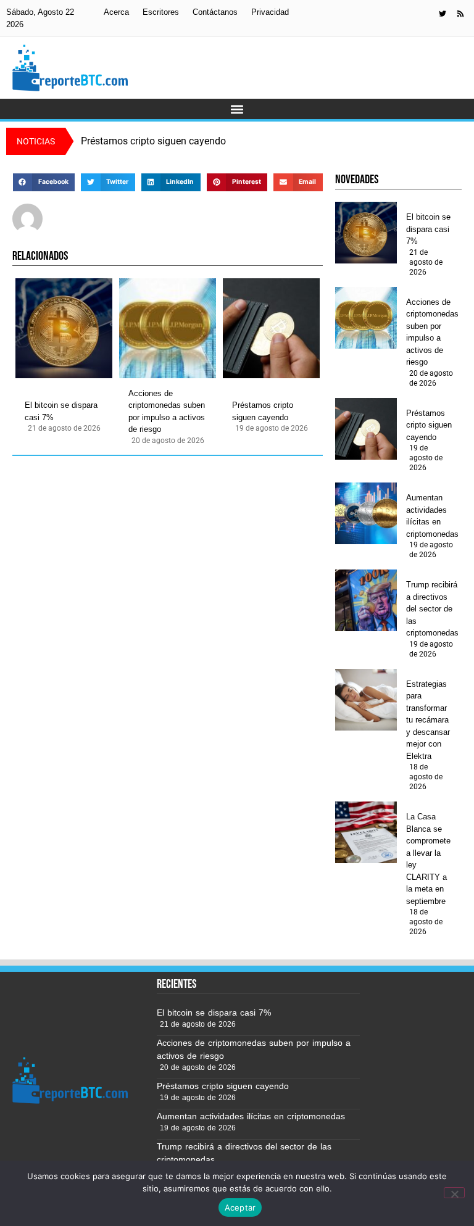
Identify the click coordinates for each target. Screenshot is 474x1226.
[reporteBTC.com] (460, 13)
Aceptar (240, 1207)
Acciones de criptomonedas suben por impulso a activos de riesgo (166, 411)
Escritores (161, 12)
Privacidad (270, 12)
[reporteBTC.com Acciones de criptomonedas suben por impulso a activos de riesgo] (167, 328)
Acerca (116, 12)
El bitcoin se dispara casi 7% (61, 411)
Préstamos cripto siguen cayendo (262, 411)
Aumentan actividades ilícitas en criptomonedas (432, 516)
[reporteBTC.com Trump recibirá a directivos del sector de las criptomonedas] (366, 600)
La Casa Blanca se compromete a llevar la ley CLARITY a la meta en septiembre (428, 859)
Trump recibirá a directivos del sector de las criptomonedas (432, 608)
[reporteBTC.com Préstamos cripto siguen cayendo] (271, 328)
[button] (237, 109)
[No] (454, 1192)
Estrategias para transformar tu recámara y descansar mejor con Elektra (428, 720)
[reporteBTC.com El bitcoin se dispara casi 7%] (63, 328)
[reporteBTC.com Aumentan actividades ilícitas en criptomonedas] (366, 513)
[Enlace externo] (442, 13)
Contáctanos (215, 12)
